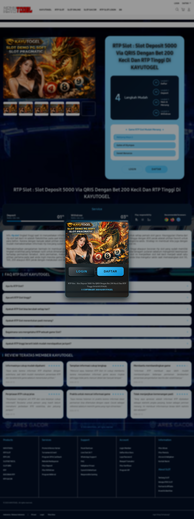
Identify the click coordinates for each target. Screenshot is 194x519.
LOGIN (81, 271)
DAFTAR (110, 271)
